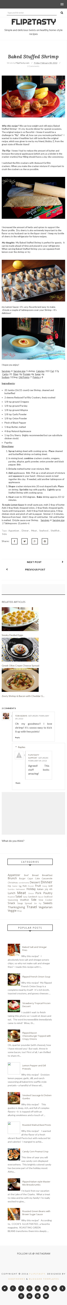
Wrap (19, 911)
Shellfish (55, 530)
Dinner (26, 530)
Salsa (25, 897)
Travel (31, 906)
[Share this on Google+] (35, 541)
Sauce (40, 897)
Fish (25, 885)
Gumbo (11, 889)
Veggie (12, 910)
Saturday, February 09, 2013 (38, 759)
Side (4, 534)
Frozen (31, 886)
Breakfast (47, 875)
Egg (20, 886)
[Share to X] (24, 541)
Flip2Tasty (33, 22)
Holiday (31, 889)
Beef (26, 875)
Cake (37, 878)
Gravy (44, 886)
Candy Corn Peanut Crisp (35, 1151)
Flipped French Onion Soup (36, 976)
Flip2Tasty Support (33, 756)
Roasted (11, 897)
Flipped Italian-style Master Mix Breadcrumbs (36, 1183)
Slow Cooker (45, 899)
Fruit (38, 886)
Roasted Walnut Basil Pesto (36, 1124)
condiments (24, 882)
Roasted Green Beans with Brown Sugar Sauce (36, 1213)
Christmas (13, 882)
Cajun (30, 878)
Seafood (44, 530)
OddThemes (16, 1279)
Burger (22, 878)
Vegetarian (45, 907)
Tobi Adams (21, 715)
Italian (40, 889)
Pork (38, 893)
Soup (20, 903)
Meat (34, 530)
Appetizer (14, 530)
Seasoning (13, 899)
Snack (11, 903)
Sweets (47, 903)
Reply (17, 737)
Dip (9, 886)
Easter (15, 886)
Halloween (20, 889)
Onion (31, 893)
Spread (28, 903)
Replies (21, 747)
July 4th (48, 889)
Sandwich (32, 896)
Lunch (11, 893)
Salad (18, 896)
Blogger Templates (44, 1279)
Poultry (47, 893)
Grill (50, 885)
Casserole (47, 878)
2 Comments (33, 66)
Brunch (12, 878)
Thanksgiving (16, 907)
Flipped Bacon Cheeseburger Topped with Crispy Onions (36, 1035)
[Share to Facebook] (14, 541)
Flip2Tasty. (37, 1273)
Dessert (35, 882)
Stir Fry (37, 903)
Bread (35, 875)
